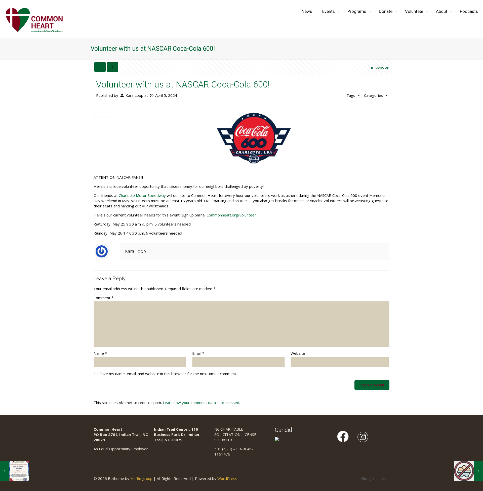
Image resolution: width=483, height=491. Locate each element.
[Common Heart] (34, 19)
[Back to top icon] (384, 479)
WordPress (227, 478)
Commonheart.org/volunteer (231, 214)
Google (367, 478)
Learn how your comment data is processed (201, 402)
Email (198, 353)
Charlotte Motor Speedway (142, 195)
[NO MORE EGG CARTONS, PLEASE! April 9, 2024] (468, 471)
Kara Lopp (134, 95)
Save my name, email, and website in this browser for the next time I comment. (168, 373)
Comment (103, 297)
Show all (382, 67)
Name (100, 353)
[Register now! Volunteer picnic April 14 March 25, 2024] (14, 471)
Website (298, 353)
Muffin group (141, 478)
